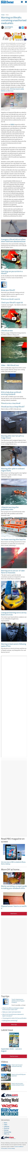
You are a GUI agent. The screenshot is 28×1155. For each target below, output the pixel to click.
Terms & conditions (18, 1146)
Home (2, 14)
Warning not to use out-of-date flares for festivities (13, 572)
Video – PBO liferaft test (10, 365)
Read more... (14, 913)
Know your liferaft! (8, 290)
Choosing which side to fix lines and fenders (14, 1018)
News (7, 14)
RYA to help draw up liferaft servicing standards (11, 393)
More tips (14, 1024)
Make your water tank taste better (11, 1012)
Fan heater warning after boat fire (13, 539)
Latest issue (7, 1030)
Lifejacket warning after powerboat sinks (10, 508)
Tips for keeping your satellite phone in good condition (17, 1001)
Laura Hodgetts (9, 27)
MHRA (12, 124)
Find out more (14, 1056)
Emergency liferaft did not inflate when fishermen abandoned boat (13, 240)
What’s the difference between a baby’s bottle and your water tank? (13, 1008)
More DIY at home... (11, 869)
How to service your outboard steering (16, 1065)
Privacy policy (4, 1148)
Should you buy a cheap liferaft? (13, 407)
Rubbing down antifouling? (9, 1020)
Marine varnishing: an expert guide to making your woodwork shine (14, 887)
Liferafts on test (7, 331)
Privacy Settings (11, 1148)
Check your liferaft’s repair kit (12, 303)
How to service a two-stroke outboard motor (17, 1084)
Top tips (5, 996)
